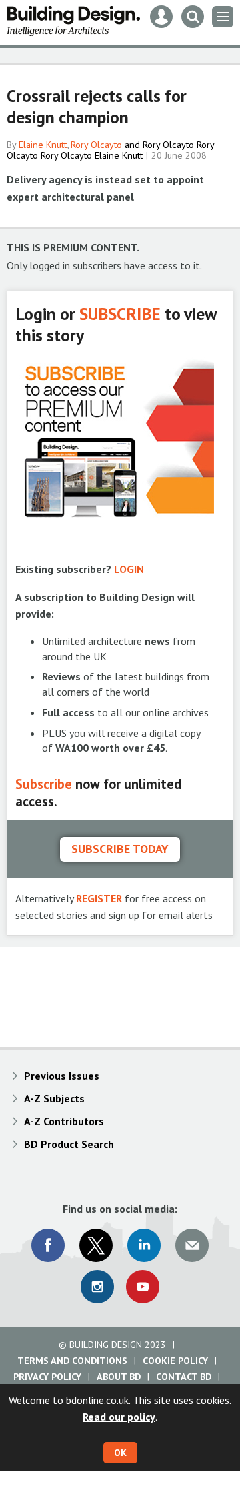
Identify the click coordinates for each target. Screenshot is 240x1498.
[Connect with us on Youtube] (142, 1286)
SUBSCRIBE (120, 314)
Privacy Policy (47, 1377)
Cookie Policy (175, 1361)
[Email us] (192, 1245)
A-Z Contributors (64, 1121)
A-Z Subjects (54, 1098)
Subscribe (43, 784)
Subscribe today (120, 848)
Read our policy (119, 1416)
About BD (119, 1377)
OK (120, 1453)
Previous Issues (61, 1075)
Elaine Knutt (43, 145)
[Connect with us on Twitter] (96, 1245)
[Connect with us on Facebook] (48, 1245)
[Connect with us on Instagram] (97, 1286)
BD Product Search (69, 1144)
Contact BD (183, 1377)
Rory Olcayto (96, 145)
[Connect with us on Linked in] (144, 1245)
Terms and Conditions (72, 1361)
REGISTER (99, 898)
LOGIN (129, 569)
